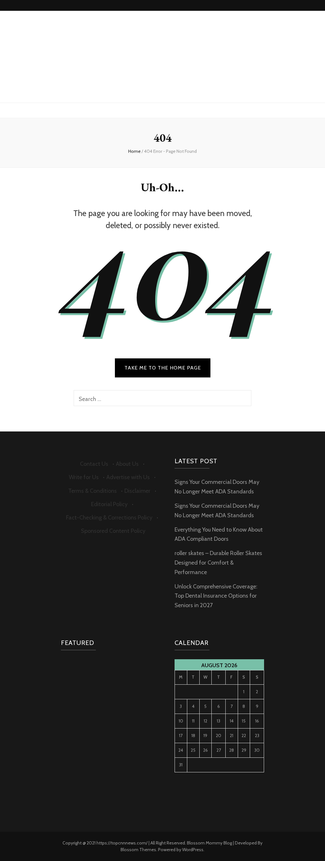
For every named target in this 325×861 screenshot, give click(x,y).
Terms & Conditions (92, 490)
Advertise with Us (128, 477)
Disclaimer (137, 490)
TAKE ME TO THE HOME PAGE (162, 368)
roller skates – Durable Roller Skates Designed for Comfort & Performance (218, 563)
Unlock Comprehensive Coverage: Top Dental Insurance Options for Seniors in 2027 (216, 596)
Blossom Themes (138, 849)
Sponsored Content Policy (113, 530)
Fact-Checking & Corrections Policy (109, 517)
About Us (127, 463)
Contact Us (94, 463)
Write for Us (84, 477)
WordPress (192, 849)
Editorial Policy (109, 504)
